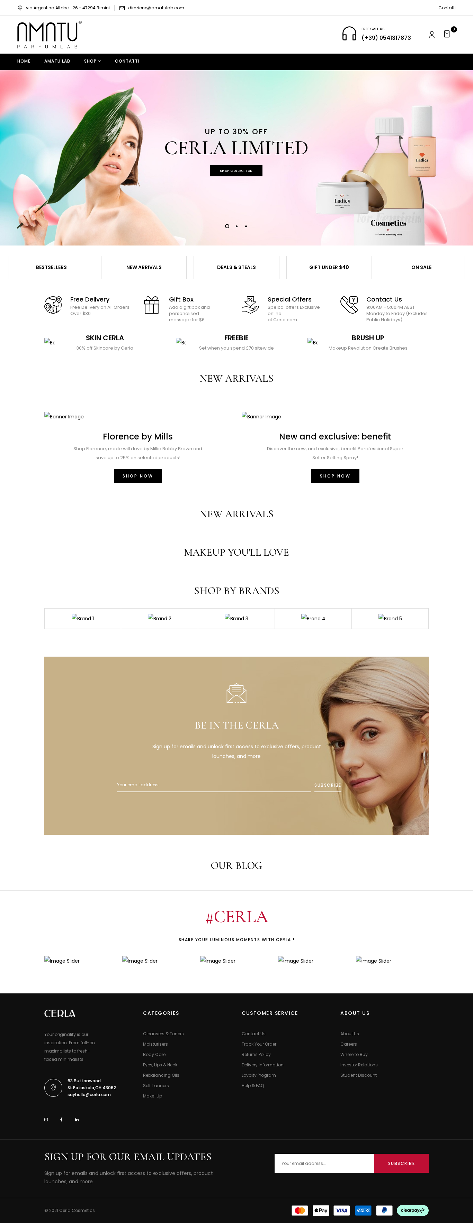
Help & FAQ (253, 1085)
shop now (335, 476)
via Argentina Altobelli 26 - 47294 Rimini (68, 8)
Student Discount (358, 1075)
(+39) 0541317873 (386, 38)
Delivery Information (263, 1065)
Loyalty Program (259, 1075)
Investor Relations (359, 1065)
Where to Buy (354, 1054)
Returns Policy (256, 1054)
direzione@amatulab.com (156, 8)
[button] (448, 34)
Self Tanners (156, 1085)
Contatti (447, 8)
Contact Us (254, 1034)
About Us (349, 1034)
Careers (348, 1044)
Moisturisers (155, 1044)
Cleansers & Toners (163, 1034)
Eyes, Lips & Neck (160, 1065)
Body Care (154, 1054)
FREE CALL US (373, 28)
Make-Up (152, 1096)
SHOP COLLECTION (236, 171)
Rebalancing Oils (161, 1075)
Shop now (138, 476)
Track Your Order (259, 1044)
